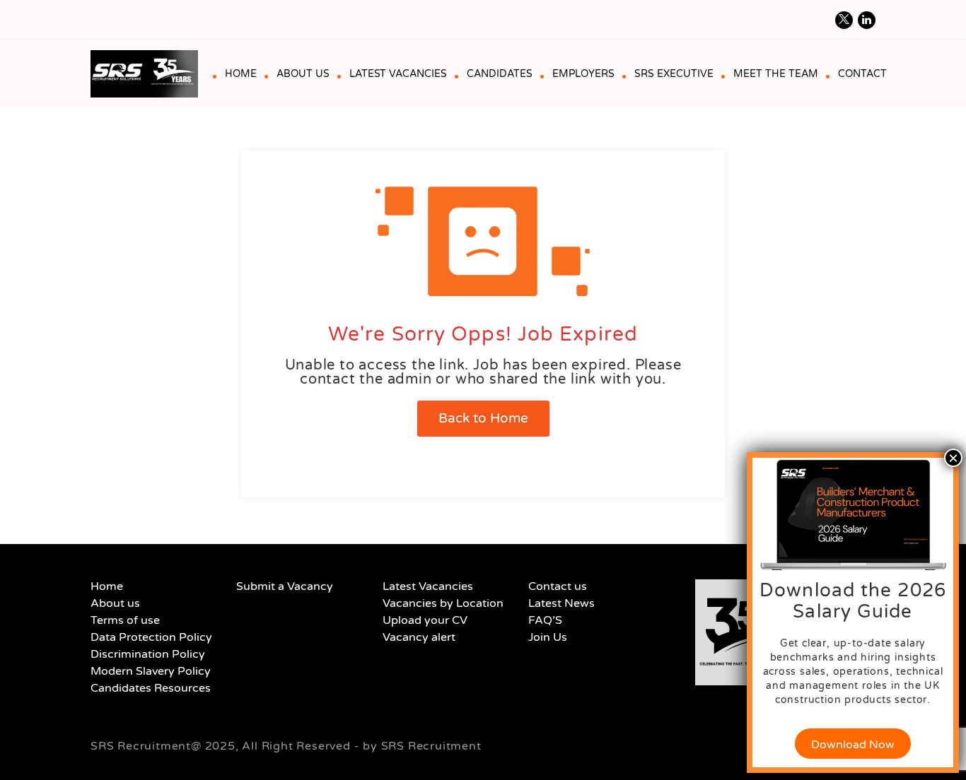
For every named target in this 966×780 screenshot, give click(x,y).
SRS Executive (674, 74)
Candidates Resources (151, 688)
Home (241, 74)
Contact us (557, 586)
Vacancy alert (419, 637)
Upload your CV (425, 620)
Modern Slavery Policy (151, 671)
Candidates (500, 74)
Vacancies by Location (443, 603)
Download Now (853, 745)
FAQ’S (545, 620)
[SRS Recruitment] (150, 74)
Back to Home (483, 418)
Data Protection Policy (151, 637)
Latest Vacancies (398, 74)
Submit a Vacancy (284, 586)
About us (303, 74)
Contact (862, 74)
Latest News (561, 603)
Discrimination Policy (148, 654)
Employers (583, 74)
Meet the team (775, 74)
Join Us (547, 637)
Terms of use (125, 620)
